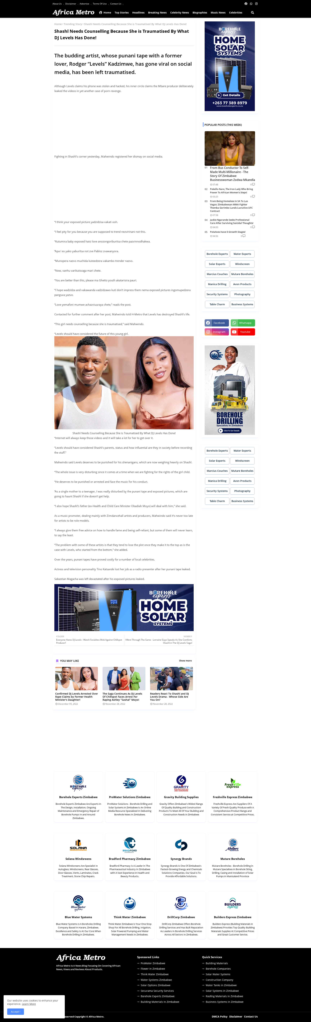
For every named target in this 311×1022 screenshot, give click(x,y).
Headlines (138, 12)
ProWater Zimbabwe (153, 963)
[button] (252, 12)
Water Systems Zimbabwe (156, 980)
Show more (185, 660)
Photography (242, 294)
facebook (219, 323)
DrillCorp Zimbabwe (181, 917)
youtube (245, 332)
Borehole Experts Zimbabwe (78, 797)
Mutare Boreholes (242, 274)
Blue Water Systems (78, 917)
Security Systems (217, 294)
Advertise (85, 3)
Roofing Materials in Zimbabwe (224, 996)
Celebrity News (179, 12)
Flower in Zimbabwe (153, 968)
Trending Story (73, 24)
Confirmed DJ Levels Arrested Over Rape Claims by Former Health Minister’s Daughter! (76, 696)
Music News (218, 12)
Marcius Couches (217, 274)
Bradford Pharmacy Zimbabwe (130, 858)
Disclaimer (71, 3)
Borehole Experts (217, 254)
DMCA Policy (219, 1016)
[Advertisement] (124, 121)
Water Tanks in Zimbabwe (221, 985)
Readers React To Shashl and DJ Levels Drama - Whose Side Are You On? (169, 696)
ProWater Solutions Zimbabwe (129, 797)
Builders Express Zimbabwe (232, 917)
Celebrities (235, 12)
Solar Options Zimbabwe (155, 985)
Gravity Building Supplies (181, 797)
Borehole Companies (218, 968)
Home (107, 12)
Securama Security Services (157, 990)
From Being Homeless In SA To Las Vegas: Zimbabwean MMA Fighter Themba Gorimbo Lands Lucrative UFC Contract (231, 206)
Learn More (29, 1004)
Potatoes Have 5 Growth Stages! (227, 231)
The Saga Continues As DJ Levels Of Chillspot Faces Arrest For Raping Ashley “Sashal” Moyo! (122, 696)
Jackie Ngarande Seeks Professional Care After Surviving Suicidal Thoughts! (231, 221)
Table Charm (217, 304)
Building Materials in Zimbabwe (160, 1001)
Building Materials (217, 963)
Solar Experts (217, 264)
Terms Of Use (100, 3)
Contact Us (116, 3)
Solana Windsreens (78, 858)
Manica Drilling (217, 284)
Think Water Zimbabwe (130, 917)
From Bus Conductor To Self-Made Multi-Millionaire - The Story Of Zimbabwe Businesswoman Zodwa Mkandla (232, 174)
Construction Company (219, 980)
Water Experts (242, 254)
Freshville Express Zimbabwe (232, 797)
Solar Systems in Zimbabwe (222, 990)
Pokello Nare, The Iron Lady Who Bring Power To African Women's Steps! (231, 190)
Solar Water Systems (218, 974)
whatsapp (245, 323)
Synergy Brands (181, 858)
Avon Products (242, 284)
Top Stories (122, 12)
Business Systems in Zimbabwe (225, 1001)
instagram (219, 332)
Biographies (200, 12)
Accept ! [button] (15, 1011)
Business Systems (242, 304)
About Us (57, 3)
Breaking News (157, 12)
